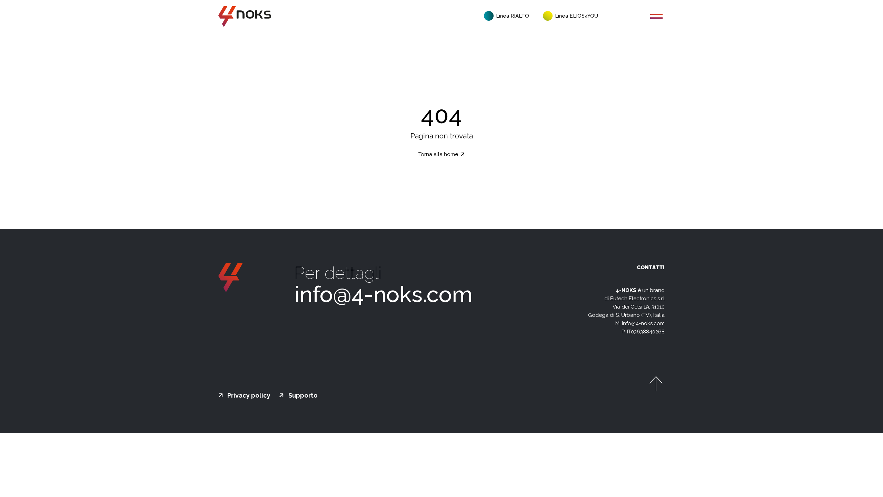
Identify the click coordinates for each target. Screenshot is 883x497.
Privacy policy (248, 395)
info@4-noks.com (383, 294)
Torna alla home (438, 154)
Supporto (302, 395)
